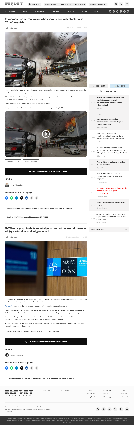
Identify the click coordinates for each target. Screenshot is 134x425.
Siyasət (89, 390)
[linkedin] (124, 11)
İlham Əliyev (34, 4)
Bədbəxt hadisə (13, 161)
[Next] (108, 4)
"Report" (8, 306)
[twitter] (121, 11)
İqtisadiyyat (91, 393)
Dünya (122, 390)
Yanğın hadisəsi (31, 161)
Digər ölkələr (12, 28)
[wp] (11, 197)
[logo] (14, 4)
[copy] (36, 197)
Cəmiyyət (107, 390)
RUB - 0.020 (100, 86)
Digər (96, 11)
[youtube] (128, 11)
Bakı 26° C (121, 86)
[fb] (110, 11)
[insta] (114, 11)
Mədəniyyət (108, 397)
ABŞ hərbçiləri (54, 331)
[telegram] (117, 11)
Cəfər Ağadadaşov (17, 185)
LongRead (91, 397)
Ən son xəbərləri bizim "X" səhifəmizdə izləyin (48, 171)
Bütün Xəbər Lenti (98, 229)
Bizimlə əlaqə (64, 390)
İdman (105, 393)
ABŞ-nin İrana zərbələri (100, 4)
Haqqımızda (45, 390)
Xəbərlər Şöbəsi (16, 355)
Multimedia (124, 397)
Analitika (123, 393)
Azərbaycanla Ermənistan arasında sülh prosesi (65, 4)
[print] (31, 197)
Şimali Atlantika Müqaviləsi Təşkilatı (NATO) (25, 331)
